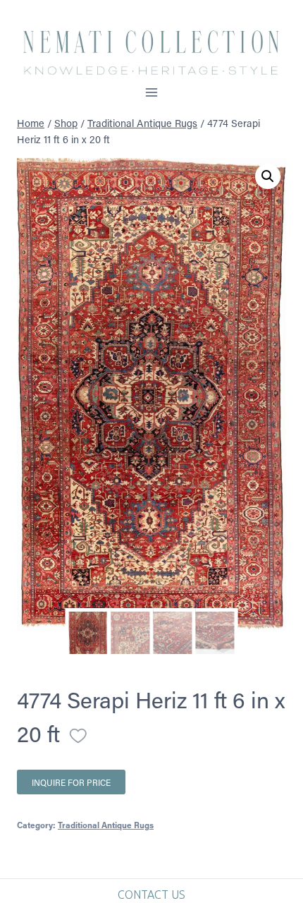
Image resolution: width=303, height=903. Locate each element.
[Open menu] (152, 92)
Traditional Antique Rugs (106, 824)
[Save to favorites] (78, 736)
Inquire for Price (71, 782)
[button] (267, 176)
